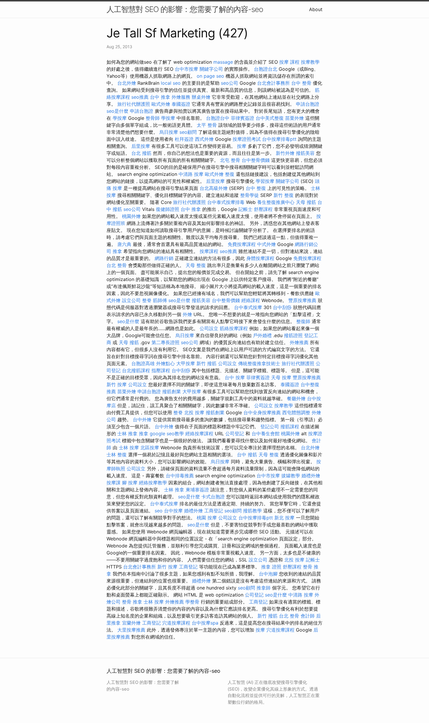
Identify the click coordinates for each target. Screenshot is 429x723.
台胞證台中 (217, 118)
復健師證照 (167, 209)
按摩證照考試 (247, 139)
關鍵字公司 (211, 69)
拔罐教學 (290, 475)
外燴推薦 (299, 342)
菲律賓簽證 (242, 118)
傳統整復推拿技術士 (259, 363)
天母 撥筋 (306, 202)
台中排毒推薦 (180, 475)
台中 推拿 (160, 97)
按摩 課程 (289, 62)
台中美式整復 (270, 118)
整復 (229, 174)
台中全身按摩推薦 (262, 412)
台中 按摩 (235, 377)
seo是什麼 (117, 111)
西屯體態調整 (296, 412)
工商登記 (213, 511)
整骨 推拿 (132, 602)
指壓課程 (160, 370)
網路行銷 (164, 258)
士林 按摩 (129, 447)
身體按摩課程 (260, 258)
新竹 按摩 (117, 384)
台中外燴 (142, 419)
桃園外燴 (131, 216)
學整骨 (192, 602)
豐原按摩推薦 (302, 300)
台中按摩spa (205, 623)
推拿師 (264, 588)
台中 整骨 (301, 83)
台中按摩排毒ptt (279, 139)
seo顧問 (188, 132)
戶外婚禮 (262, 335)
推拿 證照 (271, 567)
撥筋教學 (252, 511)
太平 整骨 (207, 125)
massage (223, 62)
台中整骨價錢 (256, 160)
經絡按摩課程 (199, 433)
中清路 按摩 (191, 174)
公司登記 (234, 433)
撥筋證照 (293, 335)
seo (159, 511)
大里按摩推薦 (131, 630)
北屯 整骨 (230, 160)
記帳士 (245, 209)
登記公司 (269, 426)
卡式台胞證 (213, 497)
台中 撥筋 (247, 454)
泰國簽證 (181, 104)
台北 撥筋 (141, 153)
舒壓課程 (263, 209)
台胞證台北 (265, 69)
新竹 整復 (283, 195)
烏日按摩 (168, 132)
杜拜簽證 (184, 139)
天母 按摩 (281, 377)
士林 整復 (117, 454)
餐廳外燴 (296, 398)
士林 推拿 (127, 433)
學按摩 (120, 118)
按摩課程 (209, 251)
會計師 (308, 616)
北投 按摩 (194, 412)
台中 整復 (256, 188)
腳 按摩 (129, 483)
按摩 (241, 146)
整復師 (303, 321)
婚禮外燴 (310, 475)
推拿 (117, 251)
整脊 (146, 300)
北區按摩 (149, 447)
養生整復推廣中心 (275, 202)
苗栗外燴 (294, 118)
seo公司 (229, 83)
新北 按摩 (284, 518)
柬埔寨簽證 (197, 490)
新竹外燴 (285, 153)
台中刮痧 (282, 307)
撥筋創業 (171, 391)
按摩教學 (310, 62)
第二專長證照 (165, 342)
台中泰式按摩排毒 (226, 202)
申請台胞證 (307, 104)
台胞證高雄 (143, 363)
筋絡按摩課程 (234, 328)
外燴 (187, 314)
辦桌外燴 (201, 97)
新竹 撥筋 (206, 363)
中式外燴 (266, 244)
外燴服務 (181, 97)
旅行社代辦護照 (133, 104)
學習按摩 (265, 181)
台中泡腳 (268, 574)
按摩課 (114, 483)
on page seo (210, 76)
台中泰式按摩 (248, 307)
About (315, 9)
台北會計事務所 (273, 83)
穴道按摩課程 (176, 623)
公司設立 (209, 328)
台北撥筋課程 (136, 370)
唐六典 (124, 244)
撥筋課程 (289, 426)
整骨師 (153, 118)
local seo (171, 83)
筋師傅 (160, 300)
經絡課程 (250, 300)
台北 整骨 (117, 265)
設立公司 (131, 300)
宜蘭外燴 (131, 623)
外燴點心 (165, 363)
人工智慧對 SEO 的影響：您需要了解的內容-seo (185, 9)
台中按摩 (173, 511)
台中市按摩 (186, 69)
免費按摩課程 (242, 244)
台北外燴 (126, 83)
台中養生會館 (266, 433)
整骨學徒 (249, 195)
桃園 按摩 (207, 518)
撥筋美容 (305, 153)
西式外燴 (204, 139)
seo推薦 (140, 97)
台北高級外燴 (214, 188)
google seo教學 (167, 433)
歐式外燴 (160, 104)
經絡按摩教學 (153, 483)
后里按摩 (140, 146)
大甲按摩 (185, 363)
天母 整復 (196, 265)
